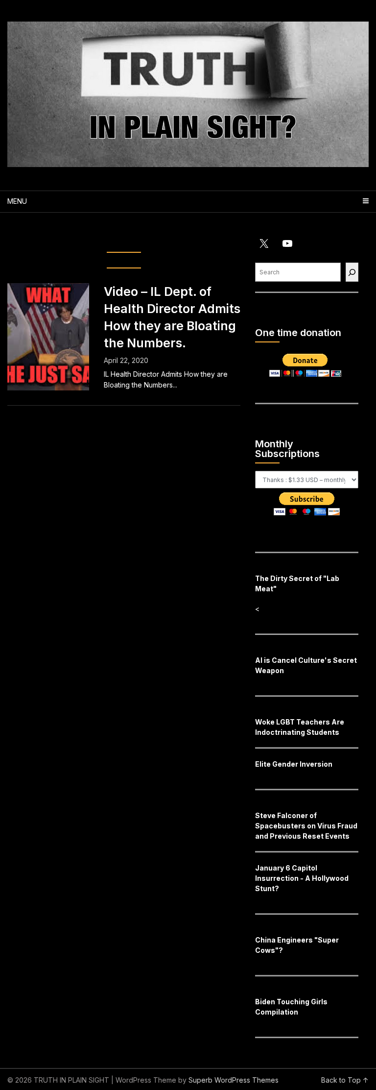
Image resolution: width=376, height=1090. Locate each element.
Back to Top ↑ (345, 1080)
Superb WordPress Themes (233, 1080)
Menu (17, 201)
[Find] (352, 272)
